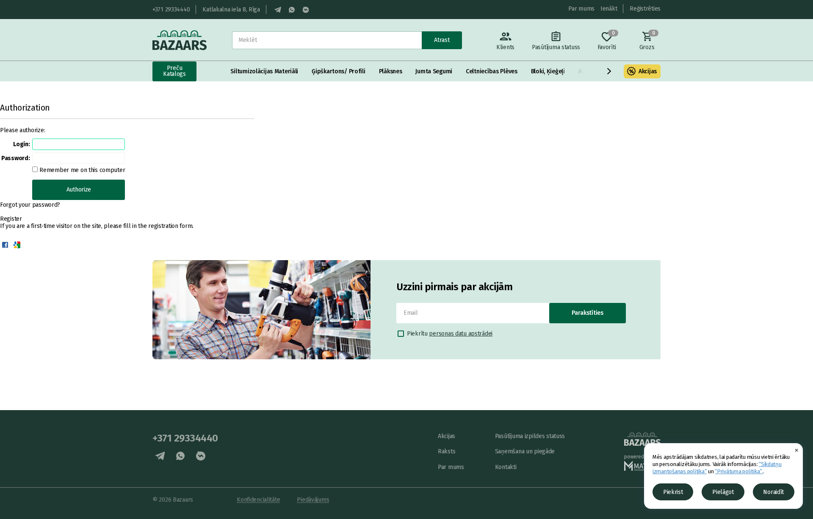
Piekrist (673, 492)
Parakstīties (587, 312)
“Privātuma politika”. (739, 471)
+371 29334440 (171, 9)
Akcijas (648, 71)
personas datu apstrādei (460, 333)
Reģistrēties (645, 8)
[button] (609, 71)
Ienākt (608, 8)
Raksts (446, 451)
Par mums (581, 8)
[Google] (17, 245)
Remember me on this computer (81, 170)
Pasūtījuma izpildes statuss (530, 436)
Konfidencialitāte (258, 499)
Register (11, 218)
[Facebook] (5, 245)
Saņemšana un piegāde (525, 451)
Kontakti (506, 467)
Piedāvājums (313, 499)
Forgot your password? (30, 204)
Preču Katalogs (174, 71)
